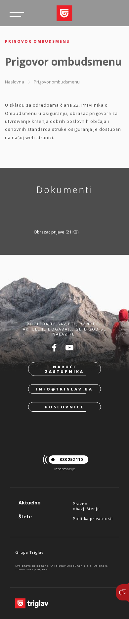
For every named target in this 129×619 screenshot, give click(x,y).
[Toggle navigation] (16, 15)
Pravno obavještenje (86, 506)
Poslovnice (64, 406)
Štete (25, 516)
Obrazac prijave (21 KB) (56, 232)
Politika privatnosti (93, 518)
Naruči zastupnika (64, 369)
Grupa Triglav (29, 552)
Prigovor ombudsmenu (57, 82)
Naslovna (14, 82)
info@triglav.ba (64, 389)
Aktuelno (30, 502)
